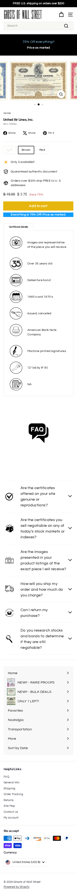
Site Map (9, 805)
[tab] (18, 227)
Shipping (9, 788)
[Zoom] (61, 94)
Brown (26, 149)
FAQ (6, 776)
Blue (9, 149)
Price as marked (38, 47)
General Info (11, 782)
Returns (8, 800)
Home (7, 113)
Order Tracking (13, 794)
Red (42, 149)
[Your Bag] (61, 14)
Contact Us (11, 811)
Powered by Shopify (16, 886)
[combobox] (38, 26)
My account (11, 817)
